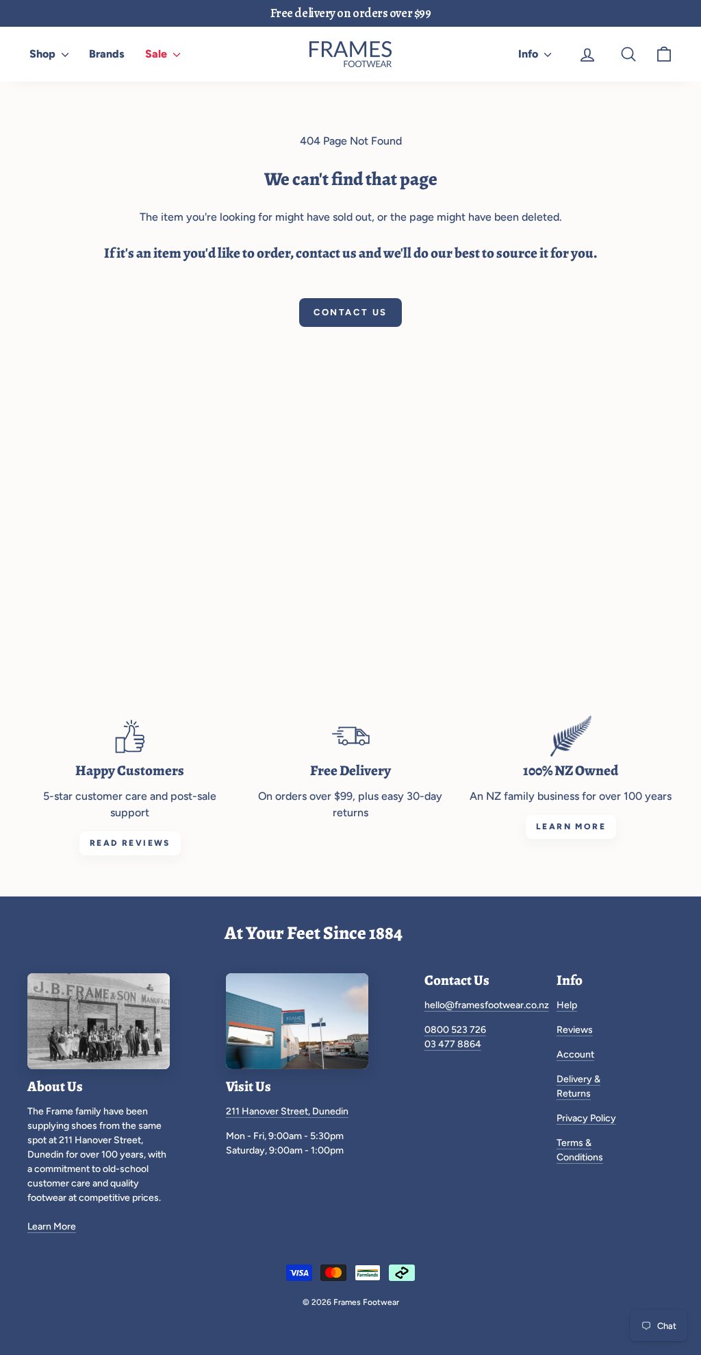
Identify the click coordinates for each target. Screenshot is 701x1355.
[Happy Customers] (130, 736)
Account (575, 1054)
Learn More (51, 1226)
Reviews (575, 1030)
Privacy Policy (586, 1118)
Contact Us (350, 312)
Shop (43, 53)
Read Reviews (130, 843)
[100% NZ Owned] (570, 736)
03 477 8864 (452, 1044)
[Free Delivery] (350, 736)
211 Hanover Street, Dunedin (287, 1111)
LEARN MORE (571, 826)
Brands (107, 53)
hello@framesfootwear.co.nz (486, 1005)
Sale (157, 53)
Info (529, 53)
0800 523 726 (455, 1030)
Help (567, 1005)
